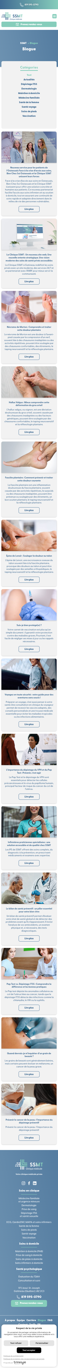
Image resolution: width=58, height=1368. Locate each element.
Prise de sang (29, 1209)
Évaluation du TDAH (29, 1277)
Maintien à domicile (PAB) (29, 1251)
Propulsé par (8, 1363)
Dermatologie (29, 89)
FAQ (50, 1320)
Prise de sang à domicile (29, 1255)
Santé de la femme (29, 102)
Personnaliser (42, 1343)
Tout (29, 75)
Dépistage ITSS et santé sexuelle (29, 1215)
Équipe (21, 1320)
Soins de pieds (29, 111)
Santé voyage (29, 107)
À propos (10, 1320)
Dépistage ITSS (29, 84)
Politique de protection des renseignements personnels (24, 1359)
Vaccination (29, 116)
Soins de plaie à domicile (29, 1259)
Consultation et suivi (29, 1281)
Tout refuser (16, 1343)
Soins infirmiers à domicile (29, 1263)
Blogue (42, 1320)
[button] (54, 16)
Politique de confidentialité (13, 1356)
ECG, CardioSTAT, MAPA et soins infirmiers (29, 1222)
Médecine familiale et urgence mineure (29, 1200)
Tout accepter (29, 1350)
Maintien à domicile (29, 93)
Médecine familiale (29, 98)
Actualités (29, 79)
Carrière (31, 1320)
